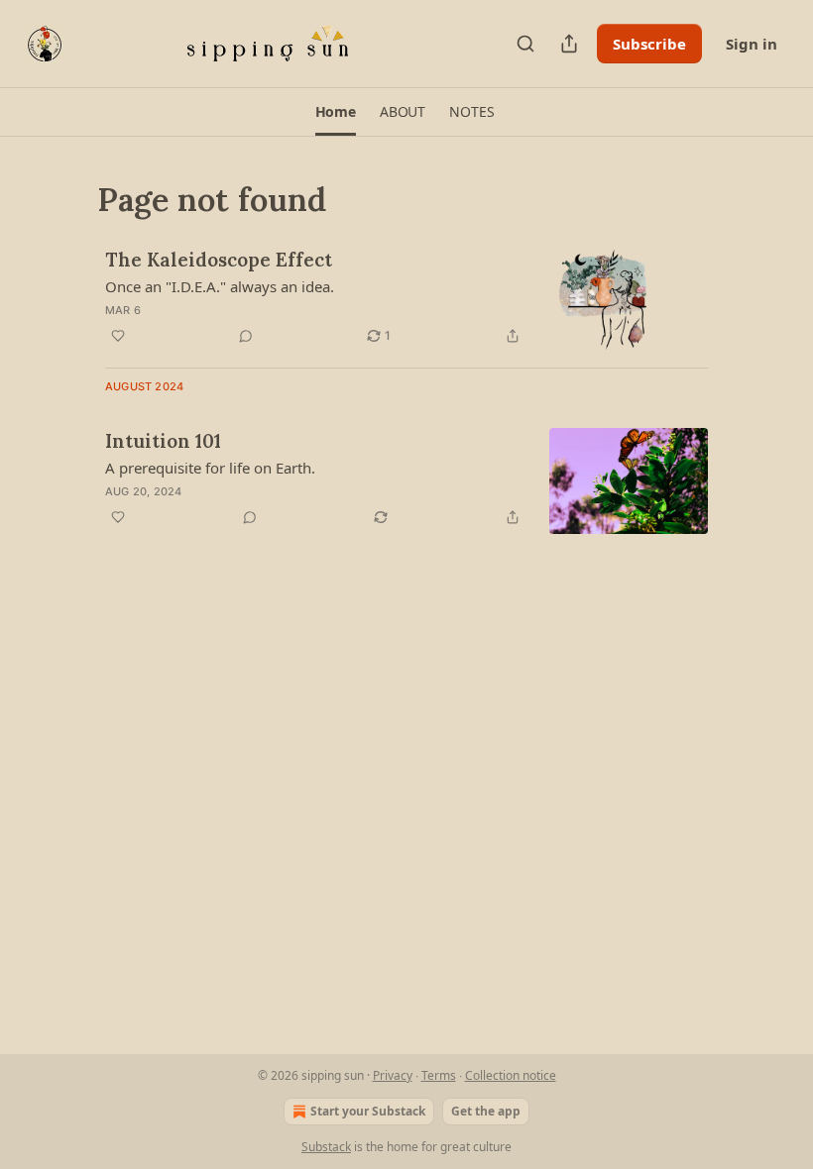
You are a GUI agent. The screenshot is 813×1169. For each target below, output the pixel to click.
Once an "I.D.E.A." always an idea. (219, 286)
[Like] (118, 336)
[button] (335, 112)
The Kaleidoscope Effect (218, 259)
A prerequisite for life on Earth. (210, 468)
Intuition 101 (163, 441)
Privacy (392, 1075)
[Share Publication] (569, 43)
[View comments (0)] (246, 336)
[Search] (525, 43)
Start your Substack (367, 1111)
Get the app (486, 1111)
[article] (406, 300)
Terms (438, 1075)
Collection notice (510, 1075)
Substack (326, 1146)
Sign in (751, 43)
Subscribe (649, 43)
